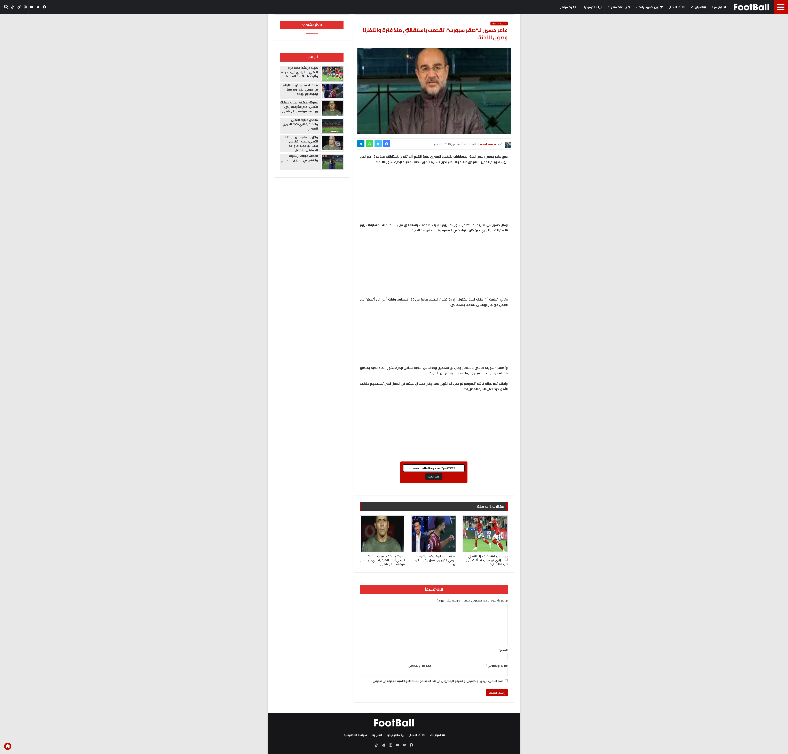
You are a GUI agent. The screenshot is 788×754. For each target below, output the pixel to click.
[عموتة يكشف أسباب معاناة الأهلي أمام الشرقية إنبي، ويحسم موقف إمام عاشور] (382, 533)
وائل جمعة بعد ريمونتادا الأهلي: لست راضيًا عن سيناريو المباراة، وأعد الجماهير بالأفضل (301, 143)
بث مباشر (566, 7)
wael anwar (488, 144)
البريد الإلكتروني (497, 665)
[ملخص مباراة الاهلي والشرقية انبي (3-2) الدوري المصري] (332, 126)
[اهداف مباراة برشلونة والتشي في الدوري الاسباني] (332, 162)
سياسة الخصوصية (355, 734)
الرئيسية (717, 7)
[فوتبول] (752, 7)
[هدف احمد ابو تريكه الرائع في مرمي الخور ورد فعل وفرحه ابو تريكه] (433, 533)
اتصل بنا (377, 734)
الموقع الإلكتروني (419, 665)
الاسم (503, 650)
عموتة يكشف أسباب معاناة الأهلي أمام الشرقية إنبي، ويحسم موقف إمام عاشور (382, 560)
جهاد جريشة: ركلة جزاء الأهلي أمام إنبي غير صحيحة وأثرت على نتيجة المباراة (487, 560)
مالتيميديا (590, 7)
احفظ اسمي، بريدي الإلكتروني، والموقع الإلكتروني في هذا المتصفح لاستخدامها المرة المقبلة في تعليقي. (438, 680)
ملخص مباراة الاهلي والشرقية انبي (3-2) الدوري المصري (300, 124)
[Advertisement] (434, 267)
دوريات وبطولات (649, 7)
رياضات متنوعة (617, 7)
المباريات (697, 7)
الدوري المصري (499, 23)
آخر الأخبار (675, 7)
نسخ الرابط (433, 476)
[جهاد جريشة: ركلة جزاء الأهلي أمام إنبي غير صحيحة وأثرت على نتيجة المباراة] (485, 533)
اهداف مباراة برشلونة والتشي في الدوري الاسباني (299, 158)
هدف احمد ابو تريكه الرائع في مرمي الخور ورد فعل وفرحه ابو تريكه (435, 560)
